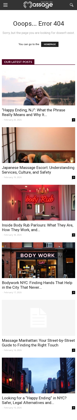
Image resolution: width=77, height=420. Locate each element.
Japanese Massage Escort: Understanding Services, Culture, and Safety (38, 170)
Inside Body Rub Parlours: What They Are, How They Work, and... (37, 227)
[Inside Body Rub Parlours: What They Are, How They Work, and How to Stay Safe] (38, 203)
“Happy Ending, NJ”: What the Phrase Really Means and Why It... (33, 112)
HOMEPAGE (50, 44)
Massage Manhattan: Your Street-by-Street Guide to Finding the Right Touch (38, 342)
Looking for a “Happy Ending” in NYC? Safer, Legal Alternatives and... (34, 400)
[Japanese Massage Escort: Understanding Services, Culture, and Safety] (38, 145)
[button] (72, 5)
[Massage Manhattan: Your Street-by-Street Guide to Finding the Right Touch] (38, 318)
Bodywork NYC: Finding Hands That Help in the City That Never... (37, 285)
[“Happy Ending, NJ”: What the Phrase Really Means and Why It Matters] (38, 87)
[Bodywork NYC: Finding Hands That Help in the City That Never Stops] (38, 260)
